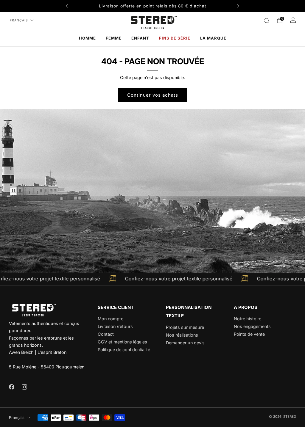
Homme (87, 38)
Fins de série (174, 38)
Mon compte (110, 318)
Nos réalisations (182, 334)
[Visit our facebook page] (11, 386)
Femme (114, 38)
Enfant (140, 38)
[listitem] (152, 6)
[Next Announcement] (238, 6)
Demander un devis (185, 342)
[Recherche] (266, 20)
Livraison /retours (115, 326)
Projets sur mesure (185, 327)
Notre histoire (247, 318)
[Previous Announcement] (67, 6)
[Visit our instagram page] (24, 386)
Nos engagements (252, 326)
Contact (106, 334)
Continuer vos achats (152, 95)
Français (19, 20)
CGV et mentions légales (122, 341)
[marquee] (152, 279)
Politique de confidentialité (124, 349)
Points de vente (249, 334)
